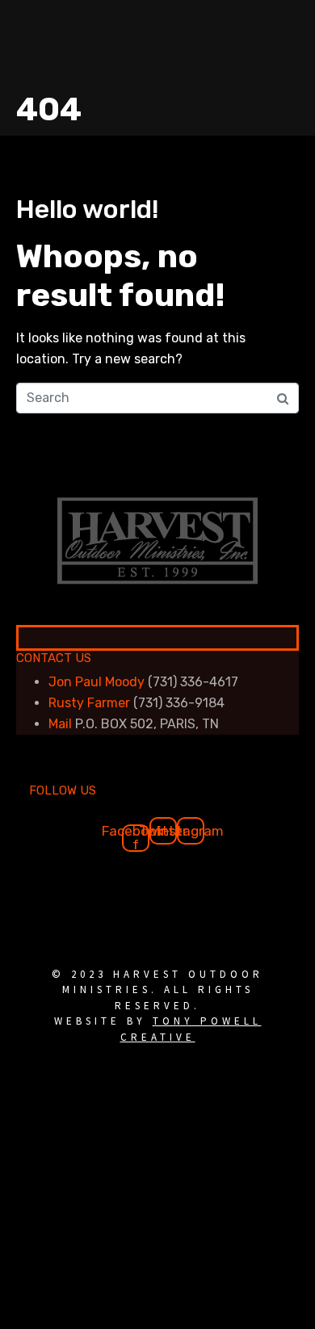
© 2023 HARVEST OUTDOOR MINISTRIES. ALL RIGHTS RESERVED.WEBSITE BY (157, 1005)
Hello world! (87, 209)
